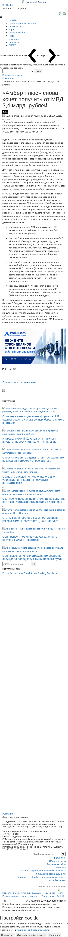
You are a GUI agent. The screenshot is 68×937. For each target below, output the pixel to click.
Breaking (41, 573)
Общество (14, 38)
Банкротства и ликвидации (22, 22)
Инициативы (15, 42)
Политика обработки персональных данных (43, 870)
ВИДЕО (12, 45)
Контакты (61, 867)
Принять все (7, 935)
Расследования (17, 32)
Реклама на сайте (56, 864)
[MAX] (60, 13)
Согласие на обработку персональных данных (41, 876)
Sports (33, 573)
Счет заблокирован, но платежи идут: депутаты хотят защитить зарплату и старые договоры (33, 500)
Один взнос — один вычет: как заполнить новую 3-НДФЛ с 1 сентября (29, 538)
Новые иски (15, 26)
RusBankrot (8, 5)
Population (52, 573)
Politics (5, 573)
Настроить (54, 935)
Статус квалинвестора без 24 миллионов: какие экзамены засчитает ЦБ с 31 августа (30, 519)
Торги (12, 29)
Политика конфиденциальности (49, 873)
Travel (27, 573)
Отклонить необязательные (31, 935)
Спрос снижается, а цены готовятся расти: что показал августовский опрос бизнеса (33, 458)
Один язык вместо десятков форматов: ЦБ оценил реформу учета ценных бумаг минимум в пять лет (33, 419)
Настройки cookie (57, 880)
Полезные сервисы (12, 75)
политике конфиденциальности (33, 929)
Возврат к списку (20, 382)
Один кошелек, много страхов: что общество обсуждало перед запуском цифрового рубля (32, 557)
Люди (11, 35)
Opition (13, 573)
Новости (13, 19)
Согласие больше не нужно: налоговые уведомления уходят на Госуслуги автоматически (28, 479)
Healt (20, 573)
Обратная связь (57, 860)
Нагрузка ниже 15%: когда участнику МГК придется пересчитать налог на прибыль (29, 440)
